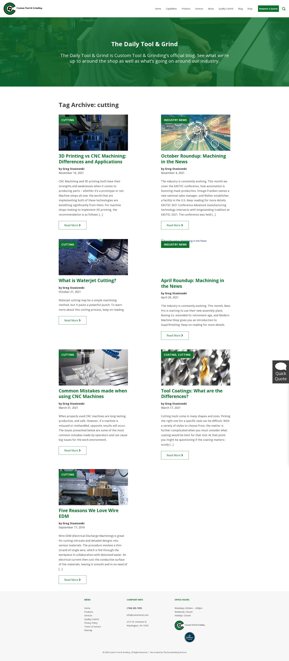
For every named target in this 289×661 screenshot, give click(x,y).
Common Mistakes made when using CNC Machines (93, 394)
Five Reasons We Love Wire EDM (88, 513)
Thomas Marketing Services (174, 652)
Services (88, 615)
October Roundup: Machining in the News (193, 159)
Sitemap (88, 630)
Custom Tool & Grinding (119, 652)
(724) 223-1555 (134, 608)
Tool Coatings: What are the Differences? (191, 394)
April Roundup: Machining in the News (192, 283)
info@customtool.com (138, 615)
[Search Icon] (283, 8)
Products (88, 611)
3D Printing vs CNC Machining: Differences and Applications (92, 159)
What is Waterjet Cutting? (87, 280)
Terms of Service (92, 626)
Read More (71, 225)
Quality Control (91, 619)
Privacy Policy (91, 622)
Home (87, 608)
